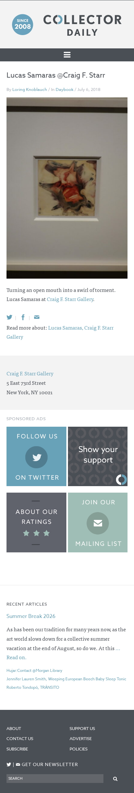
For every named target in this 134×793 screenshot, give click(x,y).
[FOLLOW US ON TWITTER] (9, 764)
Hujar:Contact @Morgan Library (34, 670)
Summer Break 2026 (31, 616)
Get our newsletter (47, 764)
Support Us (82, 728)
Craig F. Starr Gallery (70, 299)
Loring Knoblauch (29, 89)
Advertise (81, 738)
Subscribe (17, 749)
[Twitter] (9, 317)
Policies (78, 749)
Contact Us (20, 738)
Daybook (65, 89)
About (14, 728)
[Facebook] (23, 317)
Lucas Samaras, (66, 327)
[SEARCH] (115, 778)
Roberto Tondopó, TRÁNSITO (33, 687)
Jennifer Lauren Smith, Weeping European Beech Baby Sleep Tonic (66, 679)
